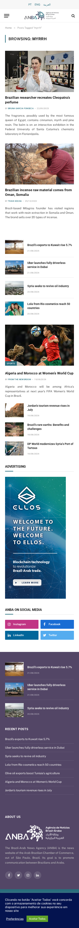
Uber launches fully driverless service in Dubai (34, 747)
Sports (11, 363)
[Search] (73, 15)
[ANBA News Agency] (41, 15)
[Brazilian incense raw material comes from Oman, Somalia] (39, 163)
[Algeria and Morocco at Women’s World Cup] (39, 345)
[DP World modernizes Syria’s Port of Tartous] (14, 448)
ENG (37, 4)
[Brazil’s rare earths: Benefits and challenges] (14, 429)
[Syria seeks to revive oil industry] (14, 288)
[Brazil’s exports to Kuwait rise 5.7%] (14, 247)
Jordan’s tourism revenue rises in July (28, 790)
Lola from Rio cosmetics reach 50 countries (33, 764)
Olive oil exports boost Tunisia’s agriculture (32, 773)
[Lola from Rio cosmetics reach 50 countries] (14, 308)
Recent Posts (16, 729)
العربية (47, 4)
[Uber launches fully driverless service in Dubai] (14, 267)
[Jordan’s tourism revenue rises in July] (14, 410)
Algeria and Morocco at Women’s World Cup (39, 373)
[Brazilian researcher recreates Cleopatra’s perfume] (39, 71)
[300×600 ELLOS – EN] (39, 538)
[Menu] (6, 15)
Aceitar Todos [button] (37, 918)
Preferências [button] (14, 918)
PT (30, 4)
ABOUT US (13, 817)
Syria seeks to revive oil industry (48, 286)
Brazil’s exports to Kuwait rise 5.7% (49, 245)
